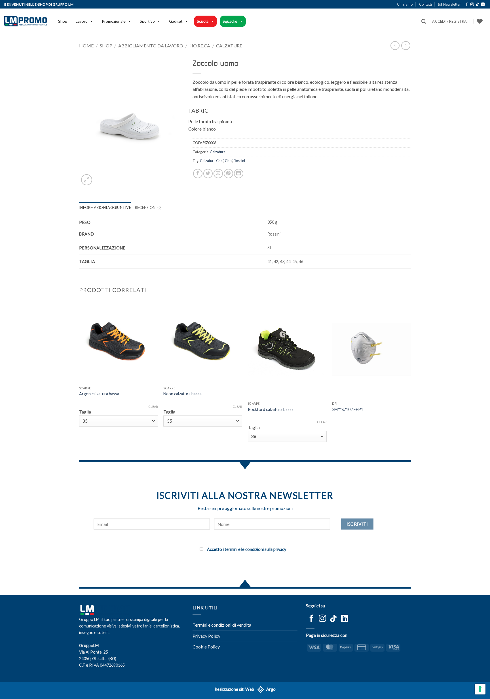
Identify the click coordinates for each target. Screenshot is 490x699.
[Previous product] (405, 45)
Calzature (229, 45)
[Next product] (394, 45)
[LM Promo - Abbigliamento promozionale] (25, 21)
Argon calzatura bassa (99, 393)
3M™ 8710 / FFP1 (347, 409)
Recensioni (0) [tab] (148, 207)
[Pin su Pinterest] (228, 173)
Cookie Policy (206, 646)
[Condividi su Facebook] (197, 173)
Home (86, 45)
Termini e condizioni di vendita (222, 624)
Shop (62, 21)
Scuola (202, 21)
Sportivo (147, 21)
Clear (153, 406)
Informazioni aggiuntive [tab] (105, 207)
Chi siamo (405, 4)
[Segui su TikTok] (477, 5)
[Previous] (79, 375)
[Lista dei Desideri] (480, 21)
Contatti (425, 4)
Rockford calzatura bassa (270, 409)
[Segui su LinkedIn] (483, 5)
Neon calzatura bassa (182, 393)
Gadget (176, 21)
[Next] (410, 375)
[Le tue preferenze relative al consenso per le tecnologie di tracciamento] (480, 689)
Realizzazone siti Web (234, 689)
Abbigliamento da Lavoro (150, 45)
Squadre (230, 21)
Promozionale (114, 21)
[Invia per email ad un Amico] (218, 173)
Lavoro (82, 21)
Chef (228, 160)
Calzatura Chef (211, 160)
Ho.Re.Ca (199, 45)
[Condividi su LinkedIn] (238, 173)
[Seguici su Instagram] (472, 5)
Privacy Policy (206, 636)
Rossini (239, 160)
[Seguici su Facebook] (466, 5)
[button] (449, 4)
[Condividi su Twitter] (208, 173)
